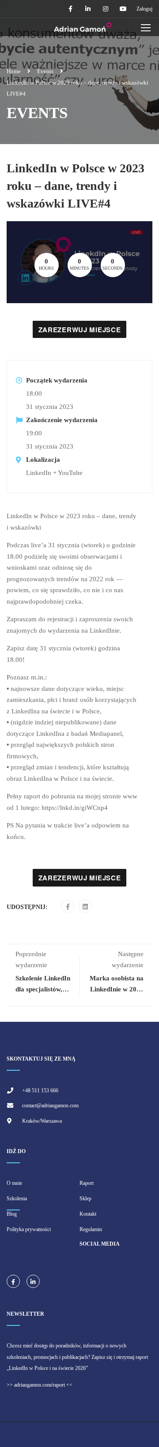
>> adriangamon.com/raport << (39, 1385)
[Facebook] (68, 907)
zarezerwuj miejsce (79, 329)
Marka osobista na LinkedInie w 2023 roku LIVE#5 (117, 989)
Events (45, 71)
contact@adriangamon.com (50, 1105)
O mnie (14, 1183)
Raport (87, 1183)
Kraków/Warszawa (42, 1121)
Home (14, 71)
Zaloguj (144, 9)
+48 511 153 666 (40, 1090)
